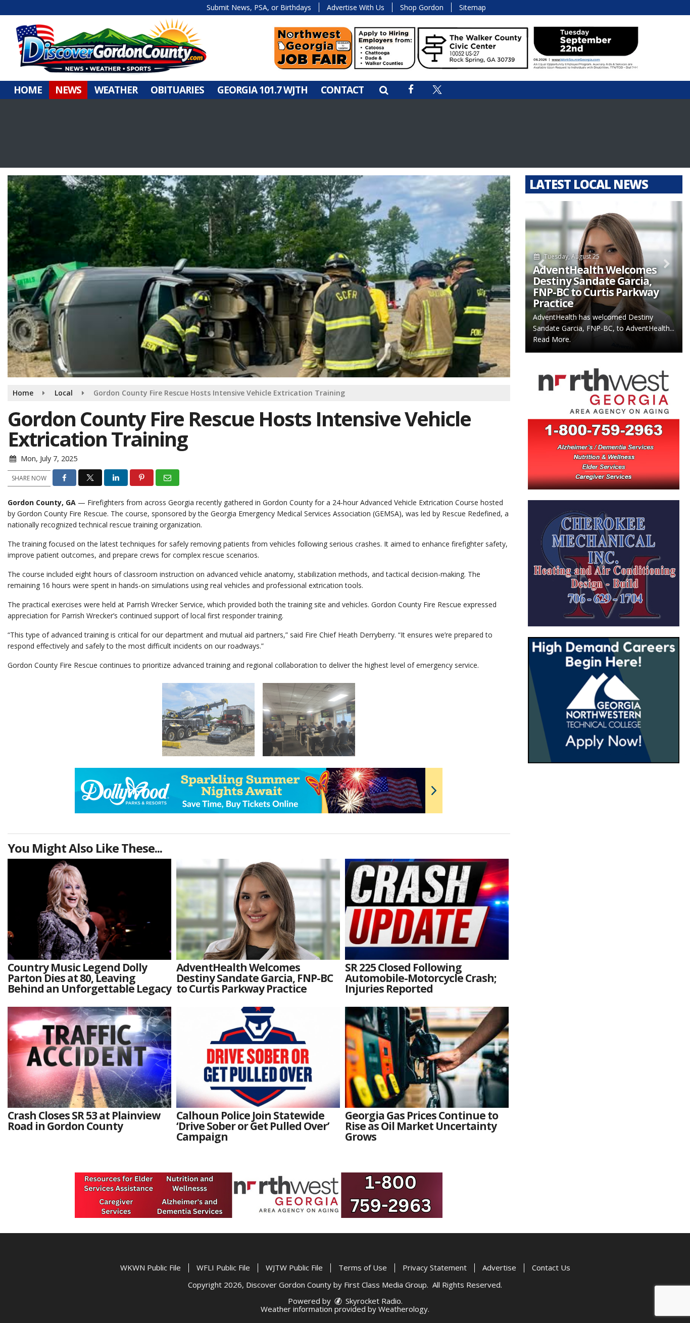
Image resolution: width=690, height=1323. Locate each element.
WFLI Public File (223, 1267)
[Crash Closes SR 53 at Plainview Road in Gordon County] (89, 1057)
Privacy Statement (435, 1267)
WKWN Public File (150, 1267)
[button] (383, 89)
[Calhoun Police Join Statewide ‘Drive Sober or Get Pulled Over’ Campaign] (258, 1057)
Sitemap (472, 7)
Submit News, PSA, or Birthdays (259, 7)
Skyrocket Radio (372, 1301)
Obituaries (177, 89)
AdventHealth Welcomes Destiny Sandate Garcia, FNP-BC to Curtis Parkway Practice (596, 286)
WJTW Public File (294, 1267)
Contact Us (551, 1267)
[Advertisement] (456, 48)
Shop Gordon (421, 7)
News (68, 89)
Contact (342, 89)
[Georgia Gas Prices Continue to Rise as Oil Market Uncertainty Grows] (427, 1057)
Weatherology (403, 1309)
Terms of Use (362, 1267)
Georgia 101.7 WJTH (262, 89)
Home (28, 89)
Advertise (499, 1267)
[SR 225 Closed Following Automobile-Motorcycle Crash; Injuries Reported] (427, 909)
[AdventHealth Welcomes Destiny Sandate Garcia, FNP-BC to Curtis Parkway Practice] (258, 909)
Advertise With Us (355, 7)
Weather (115, 89)
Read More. (552, 339)
